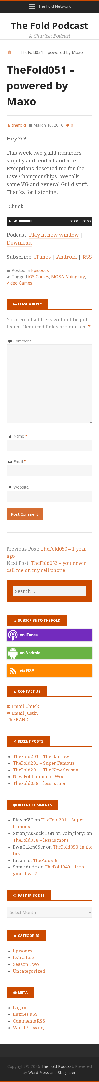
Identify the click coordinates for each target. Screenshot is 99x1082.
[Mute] (15, 221)
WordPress (38, 1072)
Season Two (26, 964)
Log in (19, 1007)
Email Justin (25, 713)
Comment (22, 340)
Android (66, 257)
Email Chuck (25, 706)
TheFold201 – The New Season (45, 770)
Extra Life (23, 957)
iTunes (42, 257)
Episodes (40, 270)
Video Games (19, 283)
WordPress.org (29, 1027)
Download (19, 243)
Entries (25, 1014)
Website (21, 487)
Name (20, 436)
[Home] (10, 52)
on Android (30, 653)
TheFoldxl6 (45, 860)
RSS (87, 257)
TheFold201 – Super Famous (43, 763)
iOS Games (38, 277)
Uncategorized (29, 971)
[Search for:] (49, 591)
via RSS (27, 670)
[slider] (26, 221)
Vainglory (75, 277)
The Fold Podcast (49, 25)
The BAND (18, 719)
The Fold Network (54, 6)
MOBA (57, 277)
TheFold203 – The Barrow (41, 756)
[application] (49, 221)
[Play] (10, 221)
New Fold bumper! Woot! (40, 776)
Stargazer (67, 1072)
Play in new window (54, 235)
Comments (29, 1021)
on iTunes (29, 635)
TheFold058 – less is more (41, 783)
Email (19, 461)
